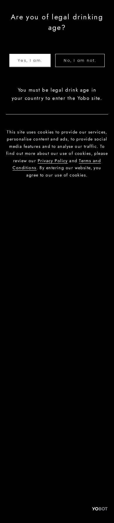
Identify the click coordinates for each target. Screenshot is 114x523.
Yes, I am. (30, 60)
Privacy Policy (53, 161)
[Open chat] (99, 508)
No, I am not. (80, 60)
